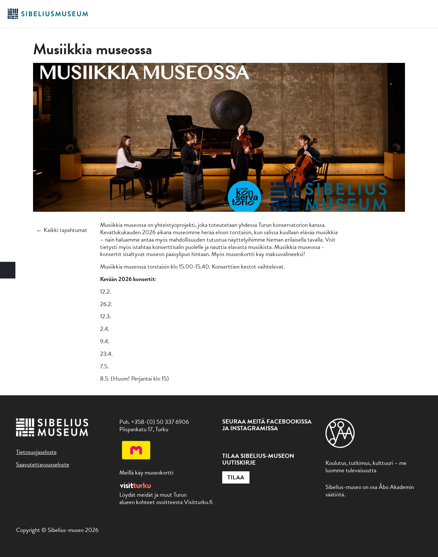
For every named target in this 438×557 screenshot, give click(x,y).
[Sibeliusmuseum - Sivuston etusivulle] (48, 17)
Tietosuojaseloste (36, 452)
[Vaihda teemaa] (7, 270)
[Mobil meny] (426, 14)
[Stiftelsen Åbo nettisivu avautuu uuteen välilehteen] (340, 445)
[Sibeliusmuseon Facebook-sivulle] (226, 443)
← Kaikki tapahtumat (61, 230)
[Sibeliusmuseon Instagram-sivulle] (241, 443)
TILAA (235, 477)
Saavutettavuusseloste (42, 464)
